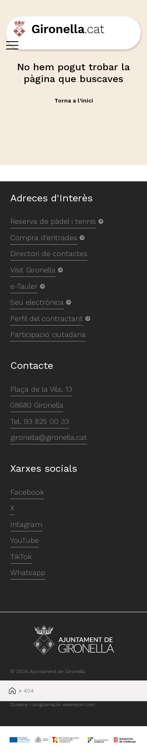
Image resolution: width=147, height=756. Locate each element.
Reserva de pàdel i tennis (53, 221)
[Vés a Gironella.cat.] (12, 691)
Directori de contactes (48, 253)
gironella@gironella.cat (48, 437)
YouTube (24, 540)
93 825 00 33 (46, 421)
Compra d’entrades (43, 237)
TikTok (21, 556)
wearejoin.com (79, 704)
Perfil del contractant (46, 318)
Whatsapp (27, 572)
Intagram (26, 524)
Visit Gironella (33, 269)
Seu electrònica (37, 302)
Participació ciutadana (48, 334)
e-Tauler (24, 286)
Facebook (27, 492)
